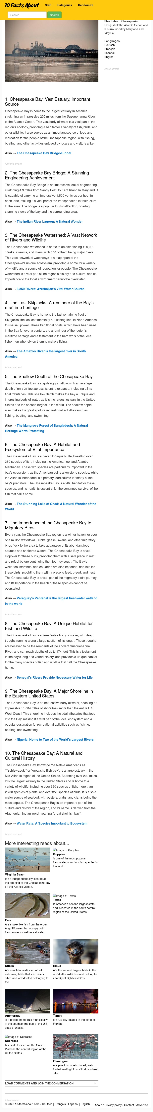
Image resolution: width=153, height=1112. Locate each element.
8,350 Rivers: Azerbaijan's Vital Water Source (50, 288)
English (109, 57)
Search (54, 15)
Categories (64, 5)
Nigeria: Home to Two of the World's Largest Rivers (55, 739)
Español (109, 53)
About (98, 1105)
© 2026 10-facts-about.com (22, 1104)
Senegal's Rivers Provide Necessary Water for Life (55, 677)
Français (109, 49)
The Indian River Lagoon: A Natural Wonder (50, 221)
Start (48, 5)
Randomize (85, 5)
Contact (129, 1105)
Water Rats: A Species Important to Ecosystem (52, 823)
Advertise (142, 1105)
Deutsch (109, 45)
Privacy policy (113, 1105)
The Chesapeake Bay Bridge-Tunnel (44, 153)
